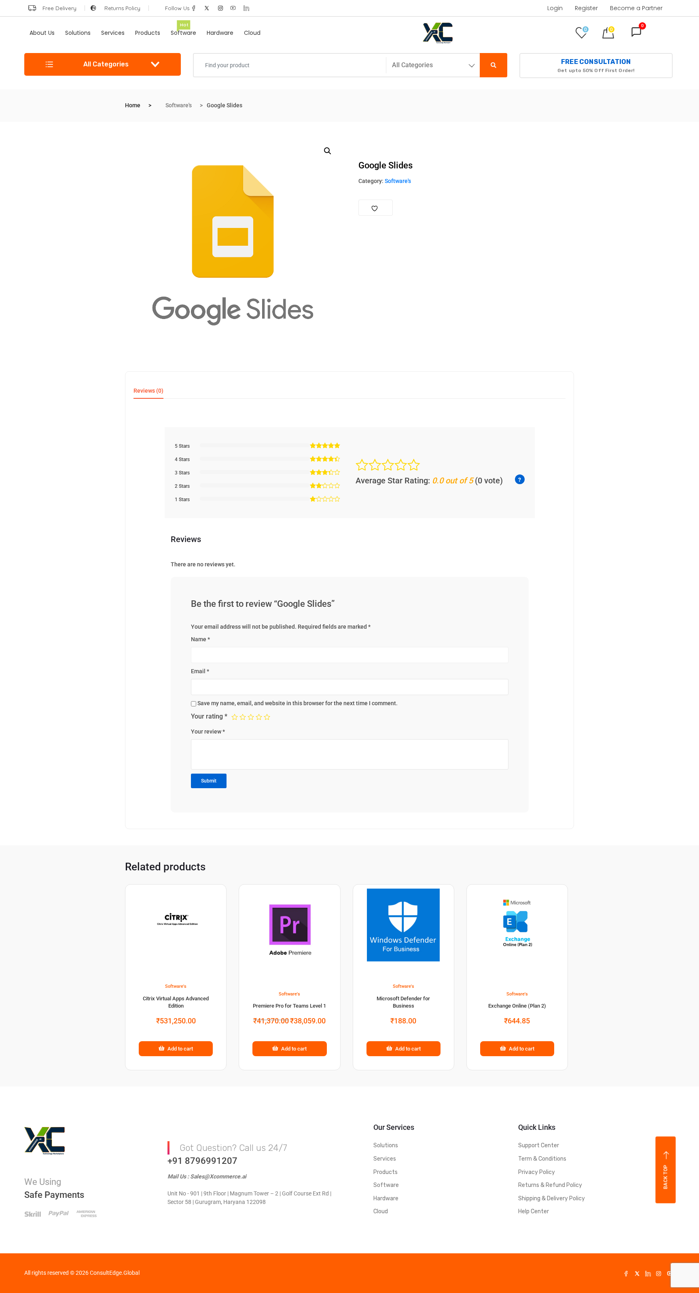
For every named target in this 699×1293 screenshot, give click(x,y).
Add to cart (180, 1049)
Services (113, 33)
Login (555, 8)
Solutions (78, 33)
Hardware (220, 33)
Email (200, 671)
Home (132, 105)
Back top (666, 1177)
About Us (42, 33)
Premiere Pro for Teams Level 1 (289, 1006)
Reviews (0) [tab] (148, 391)
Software (183, 31)
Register (586, 8)
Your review (208, 731)
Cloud (252, 33)
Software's (178, 105)
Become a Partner (636, 8)
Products (147, 33)
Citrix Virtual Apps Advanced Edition (176, 1002)
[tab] (148, 393)
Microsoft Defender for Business (403, 1002)
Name (200, 639)
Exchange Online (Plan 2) (517, 1006)
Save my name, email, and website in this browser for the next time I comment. (297, 703)
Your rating (209, 716)
